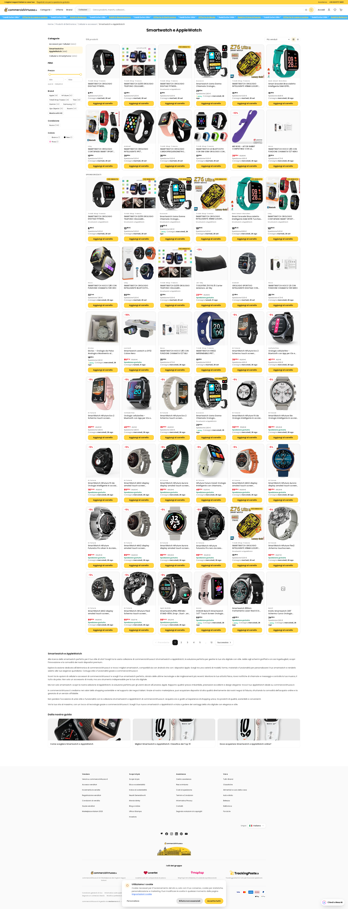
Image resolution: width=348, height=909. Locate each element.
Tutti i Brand (228, 779)
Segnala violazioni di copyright (189, 811)
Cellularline (273, 348)
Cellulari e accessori (87, 24)
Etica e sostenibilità (137, 784)
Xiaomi (72, 108)
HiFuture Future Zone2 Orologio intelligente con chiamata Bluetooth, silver (211, 484)
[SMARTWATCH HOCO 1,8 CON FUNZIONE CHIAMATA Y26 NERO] (283, 263)
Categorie (45, 9)
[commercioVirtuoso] (20, 10)
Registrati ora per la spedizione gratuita (53, 2)
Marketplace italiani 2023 (92, 811)
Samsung (69, 104)
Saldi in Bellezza (112, 17)
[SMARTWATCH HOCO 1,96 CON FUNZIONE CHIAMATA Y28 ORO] (103, 263)
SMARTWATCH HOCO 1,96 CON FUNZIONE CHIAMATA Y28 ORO (102, 286)
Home (51, 24)
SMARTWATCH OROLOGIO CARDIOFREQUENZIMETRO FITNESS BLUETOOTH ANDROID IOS (174, 150)
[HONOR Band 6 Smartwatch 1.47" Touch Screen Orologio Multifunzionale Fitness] (211, 589)
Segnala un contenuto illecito (93, 896)
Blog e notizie (134, 806)
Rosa (55, 142)
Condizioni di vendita (91, 800)
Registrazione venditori (91, 795)
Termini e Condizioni (184, 795)
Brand (69, 9)
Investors (133, 817)
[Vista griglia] (293, 39)
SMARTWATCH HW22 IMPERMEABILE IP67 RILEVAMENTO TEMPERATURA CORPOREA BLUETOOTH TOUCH (210, 352)
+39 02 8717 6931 (336, 2)
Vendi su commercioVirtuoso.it (95, 779)
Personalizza (133, 901)
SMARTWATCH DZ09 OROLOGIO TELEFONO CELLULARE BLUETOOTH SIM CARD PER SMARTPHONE (138, 85)
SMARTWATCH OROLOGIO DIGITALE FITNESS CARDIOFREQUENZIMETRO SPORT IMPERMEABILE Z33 (100, 85)
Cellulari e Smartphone (63, 56)
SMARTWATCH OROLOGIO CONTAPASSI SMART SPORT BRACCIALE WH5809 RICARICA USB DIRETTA (102, 150)
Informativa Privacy (184, 800)
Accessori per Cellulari (62, 44)
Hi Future (67, 95)
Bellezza (226, 800)
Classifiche (228, 784)
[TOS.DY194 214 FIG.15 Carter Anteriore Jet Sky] (211, 263)
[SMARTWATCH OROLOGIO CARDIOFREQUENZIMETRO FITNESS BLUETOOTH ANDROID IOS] (175, 127)
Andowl (127, 146)
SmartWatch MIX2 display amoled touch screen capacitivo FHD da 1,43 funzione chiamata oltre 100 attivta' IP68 (137, 484)
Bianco (56, 137)
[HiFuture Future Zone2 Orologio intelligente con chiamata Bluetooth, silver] (211, 461)
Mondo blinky (134, 800)
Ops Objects (56, 108)
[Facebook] (166, 833)
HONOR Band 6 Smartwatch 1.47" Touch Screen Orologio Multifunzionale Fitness (209, 612)
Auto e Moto (228, 795)
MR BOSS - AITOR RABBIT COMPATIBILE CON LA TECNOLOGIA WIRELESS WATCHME (243, 147)
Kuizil (270, 608)
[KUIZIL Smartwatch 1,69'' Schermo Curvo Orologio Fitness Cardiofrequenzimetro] (283, 589)
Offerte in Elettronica (198, 17)
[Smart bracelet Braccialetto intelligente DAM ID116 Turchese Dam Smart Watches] (283, 61)
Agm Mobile (165, 608)
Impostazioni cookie (142, 894)
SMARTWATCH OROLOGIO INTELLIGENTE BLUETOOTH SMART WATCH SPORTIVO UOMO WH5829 (136, 286)
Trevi (76, 100)
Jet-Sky (199, 283)
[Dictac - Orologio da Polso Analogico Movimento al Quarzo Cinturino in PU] (103, 328)
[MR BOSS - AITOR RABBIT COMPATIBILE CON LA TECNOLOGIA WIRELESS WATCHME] (247, 127)
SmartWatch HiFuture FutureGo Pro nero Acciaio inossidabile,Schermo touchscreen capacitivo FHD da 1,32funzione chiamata (209, 547)
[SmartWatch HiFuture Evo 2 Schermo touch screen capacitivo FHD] (247, 328)
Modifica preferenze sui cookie (118, 896)
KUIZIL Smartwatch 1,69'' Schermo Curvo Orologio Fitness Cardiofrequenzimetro (282, 612)
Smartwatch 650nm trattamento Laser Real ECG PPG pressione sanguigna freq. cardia (247, 609)
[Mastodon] (161, 833)
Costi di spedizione (184, 790)
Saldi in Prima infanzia (22, 17)
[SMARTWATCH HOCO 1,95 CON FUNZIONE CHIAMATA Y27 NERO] (283, 127)
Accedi (321, 9)
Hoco (270, 146)
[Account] (329, 10)
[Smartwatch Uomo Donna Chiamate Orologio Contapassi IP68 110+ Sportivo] (211, 61)
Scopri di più (134, 779)
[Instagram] (171, 833)
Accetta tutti (214, 901)
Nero (69, 137)
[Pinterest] (181, 833)
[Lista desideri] (335, 10)
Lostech (127, 348)
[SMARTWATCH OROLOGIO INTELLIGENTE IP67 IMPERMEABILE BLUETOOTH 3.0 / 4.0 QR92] (139, 127)
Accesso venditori (89, 784)
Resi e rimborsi (182, 784)
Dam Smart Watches (277, 81)
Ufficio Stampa (135, 811)
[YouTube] (186, 833)
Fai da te (226, 811)
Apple (53, 95)
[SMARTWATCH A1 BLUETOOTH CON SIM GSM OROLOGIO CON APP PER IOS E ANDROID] (211, 127)
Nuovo (54, 125)
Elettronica (227, 806)
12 (211, 642)
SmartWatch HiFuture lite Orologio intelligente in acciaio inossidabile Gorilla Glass (283, 417)
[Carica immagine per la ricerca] (306, 10)
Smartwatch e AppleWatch (58, 50)
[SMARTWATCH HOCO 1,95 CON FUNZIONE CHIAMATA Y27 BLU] (175, 328)
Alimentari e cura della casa (235, 790)
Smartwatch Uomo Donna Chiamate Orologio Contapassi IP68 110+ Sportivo (210, 85)
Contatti (179, 806)
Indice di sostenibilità (138, 790)
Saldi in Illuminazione (154, 17)
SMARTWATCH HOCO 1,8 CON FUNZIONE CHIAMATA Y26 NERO (283, 286)
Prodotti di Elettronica (66, 24)
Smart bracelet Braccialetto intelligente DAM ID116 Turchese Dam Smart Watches (283, 85)
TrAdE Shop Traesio (59, 100)
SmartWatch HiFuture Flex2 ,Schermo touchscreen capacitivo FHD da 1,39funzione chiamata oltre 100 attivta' (281, 547)
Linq (89, 146)
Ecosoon (200, 81)
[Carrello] (341, 10)
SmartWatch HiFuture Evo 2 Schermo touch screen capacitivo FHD (245, 352)
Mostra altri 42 (55, 113)
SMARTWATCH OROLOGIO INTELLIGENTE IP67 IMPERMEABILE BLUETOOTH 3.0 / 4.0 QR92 (138, 150)
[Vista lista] (298, 39)
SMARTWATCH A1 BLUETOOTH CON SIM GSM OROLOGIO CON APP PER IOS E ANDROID (210, 150)
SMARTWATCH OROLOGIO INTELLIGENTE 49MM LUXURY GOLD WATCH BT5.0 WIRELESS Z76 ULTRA (246, 85)
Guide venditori (88, 806)
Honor (199, 608)
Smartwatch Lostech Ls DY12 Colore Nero (137, 352)
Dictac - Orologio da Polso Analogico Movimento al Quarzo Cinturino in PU (101, 352)
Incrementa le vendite (91, 790)
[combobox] (197, 10)
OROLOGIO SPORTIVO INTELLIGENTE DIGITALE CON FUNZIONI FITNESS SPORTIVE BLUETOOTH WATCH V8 (245, 286)
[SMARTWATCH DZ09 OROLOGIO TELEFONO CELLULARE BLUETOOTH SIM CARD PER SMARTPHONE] (139, 61)
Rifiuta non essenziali (189, 901)
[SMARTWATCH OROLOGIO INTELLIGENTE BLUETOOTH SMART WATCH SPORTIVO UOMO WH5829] (139, 263)
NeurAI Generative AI (137, 795)
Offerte (59, 9)
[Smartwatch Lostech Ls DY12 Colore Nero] (139, 328)
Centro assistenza (183, 779)
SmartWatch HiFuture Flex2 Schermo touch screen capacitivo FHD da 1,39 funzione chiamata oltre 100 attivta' (137, 612)
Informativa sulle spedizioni (115, 893)
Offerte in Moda (240, 17)
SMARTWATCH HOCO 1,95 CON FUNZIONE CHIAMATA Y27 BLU (174, 352)
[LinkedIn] (176, 833)
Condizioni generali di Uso (92, 893)
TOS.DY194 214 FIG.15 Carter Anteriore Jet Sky (209, 286)
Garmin (54, 104)
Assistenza (322, 2)
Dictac (91, 348)
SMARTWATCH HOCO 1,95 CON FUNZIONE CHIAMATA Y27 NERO (283, 150)
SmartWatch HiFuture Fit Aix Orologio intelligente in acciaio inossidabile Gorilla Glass (247, 417)
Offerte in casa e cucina (68, 17)
